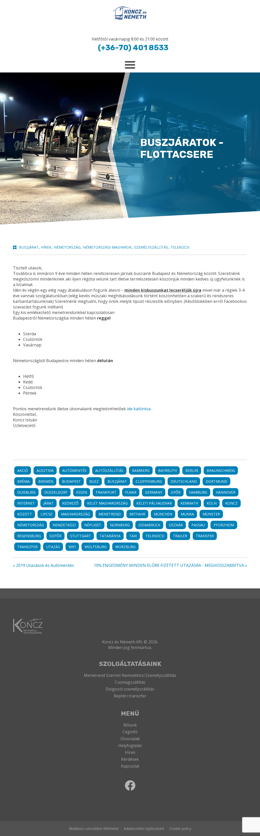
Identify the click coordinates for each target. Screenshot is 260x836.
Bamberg (141, 470)
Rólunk (130, 725)
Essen (81, 492)
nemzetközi (64, 525)
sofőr (55, 535)
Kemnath (189, 503)
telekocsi (154, 535)
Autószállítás (109, 470)
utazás (53, 546)
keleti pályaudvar (154, 503)
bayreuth (167, 470)
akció (22, 470)
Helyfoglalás (130, 745)
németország (30, 525)
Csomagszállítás (130, 682)
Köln (212, 503)
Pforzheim (224, 525)
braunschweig (221, 470)
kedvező (70, 503)
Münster (211, 514)
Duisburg (26, 492)
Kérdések (130, 759)
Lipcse (46, 514)
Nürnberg (120, 525)
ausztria (45, 470)
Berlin (191, 470)
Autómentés (74, 470)
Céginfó (130, 732)
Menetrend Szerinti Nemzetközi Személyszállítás (130, 675)
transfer (205, 535)
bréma (23, 481)
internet (26, 503)
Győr (176, 492)
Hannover (225, 492)
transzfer (27, 546)
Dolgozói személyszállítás (130, 689)
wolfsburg (96, 546)
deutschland (184, 481)
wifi (72, 546)
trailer (180, 535)
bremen (45, 481)
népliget (92, 525)
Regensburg (29, 535)
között (24, 514)
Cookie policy (180, 828)
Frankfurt (106, 492)
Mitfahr (137, 514)
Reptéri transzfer (130, 696)
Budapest (71, 481)
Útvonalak (130, 738)
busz (94, 481)
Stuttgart (80, 535)
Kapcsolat (130, 766)
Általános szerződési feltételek (94, 828)
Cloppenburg (149, 481)
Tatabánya (110, 535)
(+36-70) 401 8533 (133, 47)
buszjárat (117, 481)
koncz (231, 503)
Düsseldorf (56, 492)
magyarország (75, 514)
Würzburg (125, 546)
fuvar (130, 492)
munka (187, 514)
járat (48, 503)
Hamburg (198, 492)
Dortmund (216, 481)
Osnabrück (149, 525)
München (163, 514)
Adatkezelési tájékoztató (144, 828)
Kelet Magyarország (107, 503)
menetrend (110, 514)
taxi (133, 535)
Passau (198, 525)
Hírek (130, 752)
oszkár (176, 525)
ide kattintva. (139, 409)
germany (153, 492)
